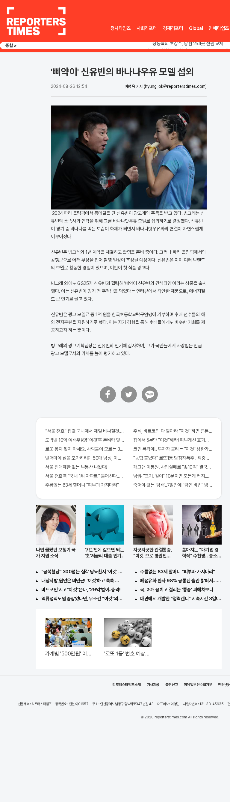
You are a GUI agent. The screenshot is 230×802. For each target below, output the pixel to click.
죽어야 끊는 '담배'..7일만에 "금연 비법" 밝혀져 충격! (172, 485)
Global (196, 28)
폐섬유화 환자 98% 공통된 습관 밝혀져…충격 (181, 581)
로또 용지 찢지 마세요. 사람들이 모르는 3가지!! (84, 449)
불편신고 (171, 684)
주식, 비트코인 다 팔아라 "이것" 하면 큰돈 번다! (172, 431)
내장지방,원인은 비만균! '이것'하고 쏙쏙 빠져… (82, 581)
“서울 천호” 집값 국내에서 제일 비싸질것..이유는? (84, 431)
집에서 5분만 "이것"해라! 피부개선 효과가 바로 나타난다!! (172, 440)
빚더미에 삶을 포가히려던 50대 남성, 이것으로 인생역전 (84, 458)
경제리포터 (173, 28)
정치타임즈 (121, 28)
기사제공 (153, 684)
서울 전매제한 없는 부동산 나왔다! (76, 467)
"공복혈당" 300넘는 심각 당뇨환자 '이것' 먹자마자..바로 (82, 572)
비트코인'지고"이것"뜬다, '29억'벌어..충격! (81, 590)
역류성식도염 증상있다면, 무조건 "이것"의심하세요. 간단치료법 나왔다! (82, 599)
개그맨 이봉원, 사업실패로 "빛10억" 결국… (172, 467)
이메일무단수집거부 (198, 684)
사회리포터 (147, 28)
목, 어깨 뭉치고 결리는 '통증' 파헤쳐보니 (176, 590)
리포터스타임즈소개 (126, 684)
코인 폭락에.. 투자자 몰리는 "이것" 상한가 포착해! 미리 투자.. (172, 449)
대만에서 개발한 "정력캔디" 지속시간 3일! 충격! (181, 599)
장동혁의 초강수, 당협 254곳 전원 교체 (187, 43)
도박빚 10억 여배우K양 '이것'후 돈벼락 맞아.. (84, 440)
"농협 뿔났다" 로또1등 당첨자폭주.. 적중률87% (172, 458)
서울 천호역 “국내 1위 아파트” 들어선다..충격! (84, 476)
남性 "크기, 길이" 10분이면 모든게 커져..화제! (172, 476)
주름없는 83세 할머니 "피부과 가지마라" (82, 485)
